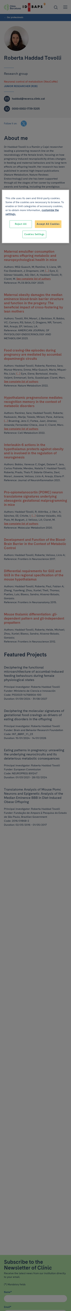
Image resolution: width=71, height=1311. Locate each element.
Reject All (21, 224)
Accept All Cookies (48, 224)
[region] (35, 216)
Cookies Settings (34, 234)
